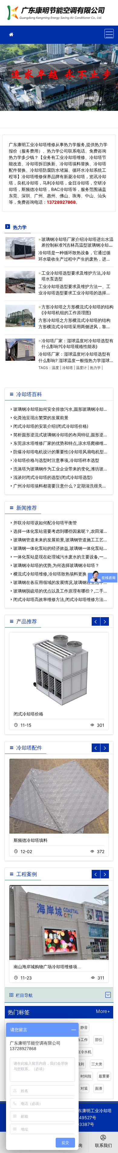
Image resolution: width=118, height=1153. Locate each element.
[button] (104, 621)
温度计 (81, 367)
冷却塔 (67, 367)
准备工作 (80, 1039)
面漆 (98, 1088)
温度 (55, 367)
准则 (80, 1064)
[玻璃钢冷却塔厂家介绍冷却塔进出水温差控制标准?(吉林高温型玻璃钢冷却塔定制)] (20, 247)
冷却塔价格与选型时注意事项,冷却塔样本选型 (56, 460)
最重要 (104, 1076)
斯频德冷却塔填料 (31, 840)
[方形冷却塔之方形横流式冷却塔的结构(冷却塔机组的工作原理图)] (20, 315)
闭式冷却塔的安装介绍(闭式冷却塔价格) (50, 426)
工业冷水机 (82, 1051)
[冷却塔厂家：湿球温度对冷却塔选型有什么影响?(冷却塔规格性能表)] (20, 349)
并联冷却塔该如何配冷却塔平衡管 (45, 522)
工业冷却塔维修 (57, 15)
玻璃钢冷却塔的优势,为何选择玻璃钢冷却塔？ (56, 565)
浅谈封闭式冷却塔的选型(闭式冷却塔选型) (53, 477)
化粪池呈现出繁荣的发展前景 (40, 417)
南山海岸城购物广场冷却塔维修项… (47, 966)
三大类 (96, 1064)
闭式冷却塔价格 (28, 713)
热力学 (95, 367)
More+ (103, 1011)
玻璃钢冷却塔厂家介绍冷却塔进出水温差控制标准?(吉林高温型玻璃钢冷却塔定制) (77, 245)
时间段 (85, 1076)
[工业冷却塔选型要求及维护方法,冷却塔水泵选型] (20, 281)
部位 (98, 1039)
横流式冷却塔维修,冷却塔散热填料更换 (50, 573)
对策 (84, 1088)
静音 (84, 1027)
